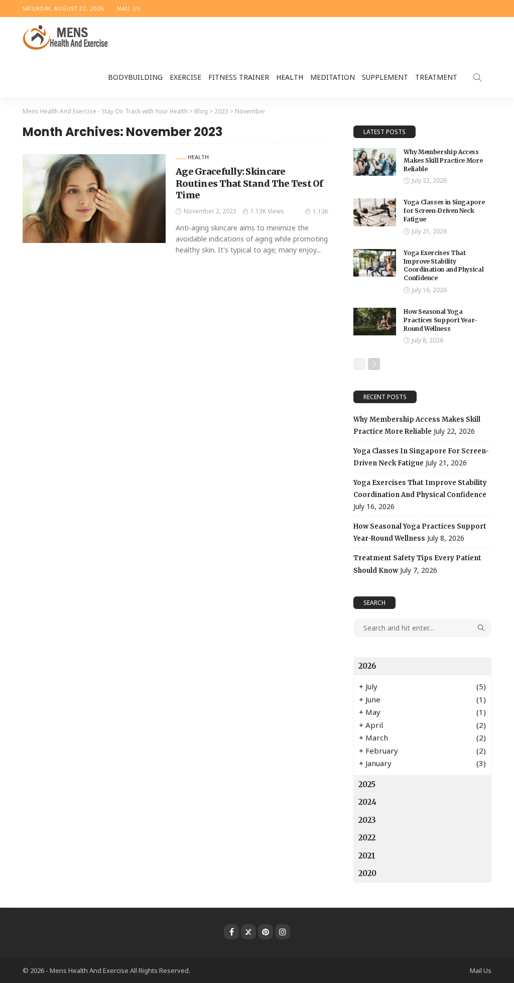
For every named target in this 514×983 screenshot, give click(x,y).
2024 (367, 802)
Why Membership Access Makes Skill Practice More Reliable (443, 160)
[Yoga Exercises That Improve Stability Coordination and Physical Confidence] (374, 263)
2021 (366, 856)
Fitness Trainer (238, 77)
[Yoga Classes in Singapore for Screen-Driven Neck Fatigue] (374, 212)
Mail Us (128, 8)
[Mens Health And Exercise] (66, 37)
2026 (367, 666)
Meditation (332, 77)
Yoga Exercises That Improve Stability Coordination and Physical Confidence (443, 265)
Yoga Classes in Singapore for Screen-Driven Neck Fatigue (444, 210)
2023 (367, 820)
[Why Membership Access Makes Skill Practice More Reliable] (374, 162)
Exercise (185, 77)
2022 (366, 837)
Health (289, 77)
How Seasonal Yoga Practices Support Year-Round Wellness (440, 320)
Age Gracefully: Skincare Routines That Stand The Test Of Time (249, 183)
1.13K (320, 211)
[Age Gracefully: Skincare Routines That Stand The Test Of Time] (94, 198)
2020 (367, 873)
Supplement (385, 77)
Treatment (436, 77)
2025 (366, 784)
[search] (477, 77)
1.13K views (267, 211)
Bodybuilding (135, 77)
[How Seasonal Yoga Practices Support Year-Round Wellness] (374, 321)
